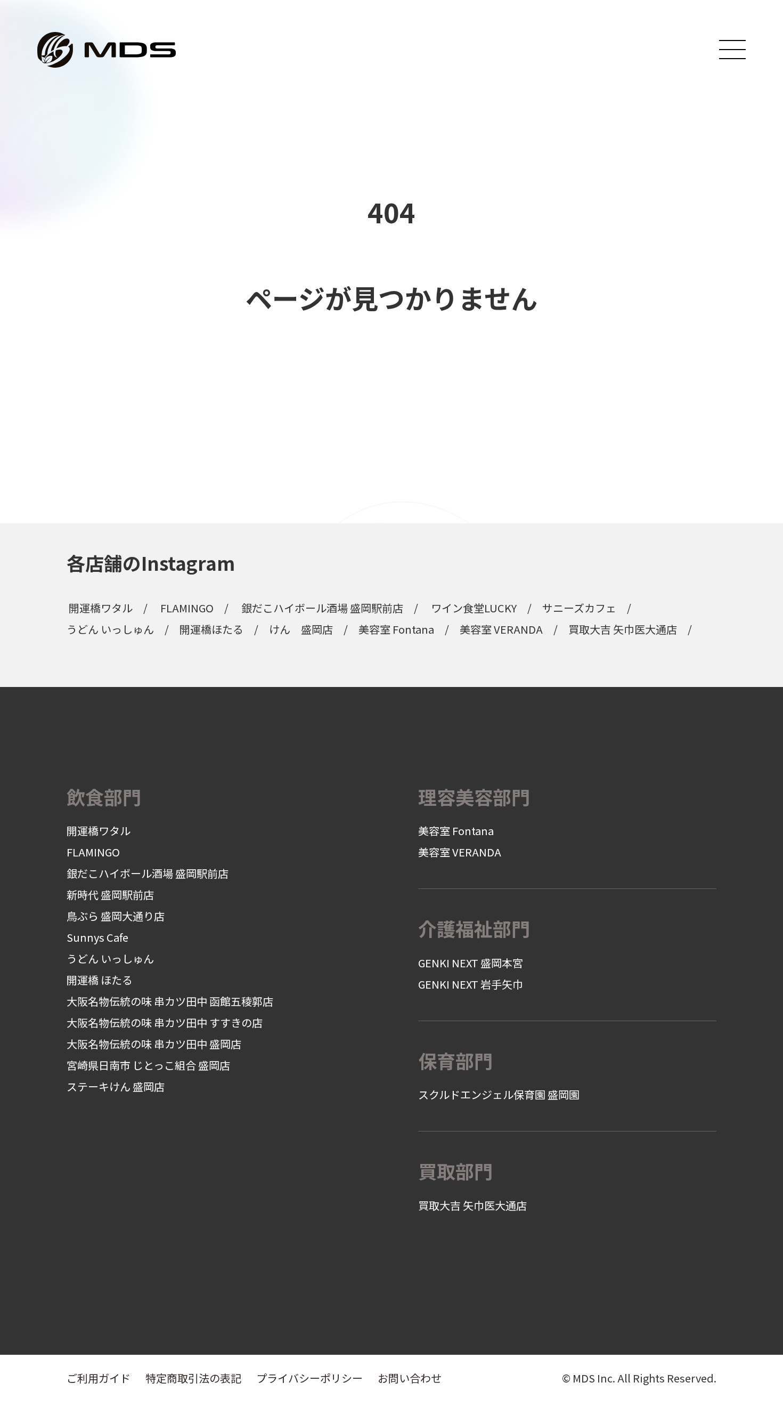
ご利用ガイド (98, 1378)
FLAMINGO (187, 608)
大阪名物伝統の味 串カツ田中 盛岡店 (154, 1044)
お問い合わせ (410, 1378)
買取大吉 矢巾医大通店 (622, 629)
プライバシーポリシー (309, 1378)
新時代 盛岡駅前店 (110, 894)
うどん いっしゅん (110, 629)
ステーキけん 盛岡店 (116, 1086)
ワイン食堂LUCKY (474, 608)
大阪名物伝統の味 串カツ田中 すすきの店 (165, 1022)
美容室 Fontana (396, 629)
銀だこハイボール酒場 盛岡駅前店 (322, 608)
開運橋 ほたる (100, 980)
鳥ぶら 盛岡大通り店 (116, 916)
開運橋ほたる (211, 629)
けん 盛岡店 (301, 629)
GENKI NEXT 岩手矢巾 (470, 984)
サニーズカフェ (579, 608)
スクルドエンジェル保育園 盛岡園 (499, 1094)
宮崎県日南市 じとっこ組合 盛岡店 (148, 1065)
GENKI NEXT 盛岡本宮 (470, 963)
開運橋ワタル (101, 608)
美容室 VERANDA (501, 629)
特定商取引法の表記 (193, 1378)
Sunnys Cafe (97, 937)
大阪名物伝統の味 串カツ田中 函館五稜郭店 (170, 1001)
